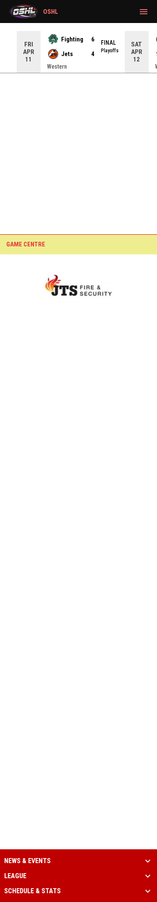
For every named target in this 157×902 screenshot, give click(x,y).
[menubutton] (144, 12)
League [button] (15, 876)
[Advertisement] (78, 132)
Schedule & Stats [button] (32, 891)
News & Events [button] (27, 861)
